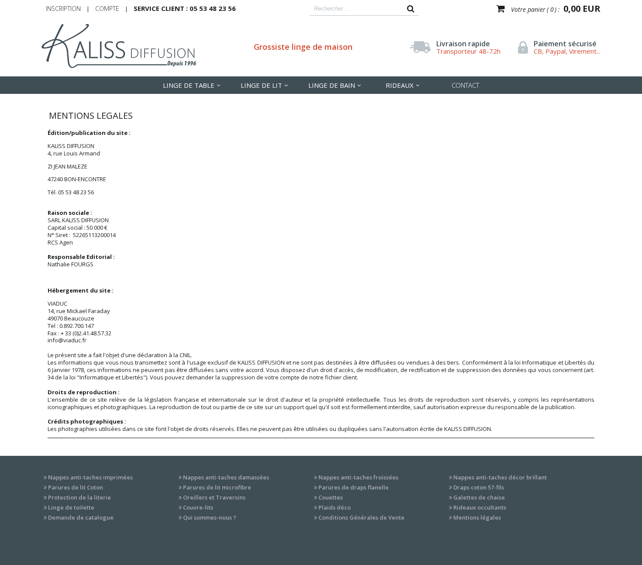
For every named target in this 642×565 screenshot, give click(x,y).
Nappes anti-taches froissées (358, 477)
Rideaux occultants (479, 507)
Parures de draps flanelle (353, 487)
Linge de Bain (331, 85)
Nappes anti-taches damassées (226, 477)
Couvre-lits (198, 507)
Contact (465, 85)
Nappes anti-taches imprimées (90, 477)
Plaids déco (334, 507)
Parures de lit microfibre (217, 487)
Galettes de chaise (479, 497)
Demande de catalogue (81, 517)
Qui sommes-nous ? (209, 517)
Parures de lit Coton (75, 487)
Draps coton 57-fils (478, 487)
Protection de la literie (79, 497)
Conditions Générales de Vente (361, 517)
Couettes (330, 497)
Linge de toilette (71, 507)
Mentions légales (477, 517)
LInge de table (188, 85)
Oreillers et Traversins (214, 497)
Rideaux (400, 85)
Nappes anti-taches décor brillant (500, 477)
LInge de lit (261, 85)
